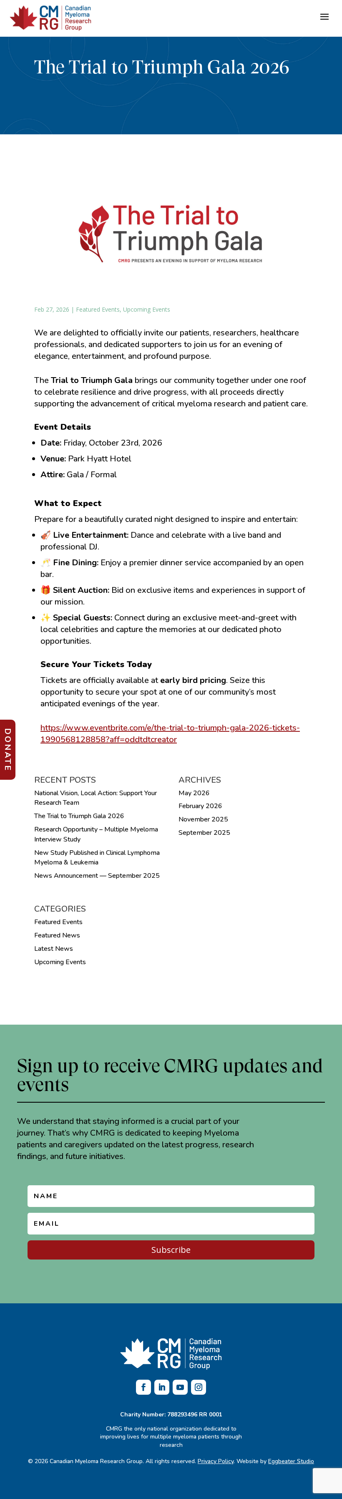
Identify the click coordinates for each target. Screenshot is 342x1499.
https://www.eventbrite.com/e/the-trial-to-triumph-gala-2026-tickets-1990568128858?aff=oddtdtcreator (170, 733)
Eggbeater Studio (291, 1461)
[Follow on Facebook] (143, 1387)
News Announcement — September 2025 (97, 875)
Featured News (57, 935)
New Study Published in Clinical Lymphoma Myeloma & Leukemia (97, 857)
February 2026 (200, 806)
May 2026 (194, 793)
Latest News (53, 948)
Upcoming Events (146, 309)
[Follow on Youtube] (180, 1387)
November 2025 (203, 819)
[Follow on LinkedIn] (161, 1387)
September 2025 (204, 832)
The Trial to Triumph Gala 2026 (79, 816)
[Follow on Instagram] (198, 1387)
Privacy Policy (216, 1461)
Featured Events (98, 309)
